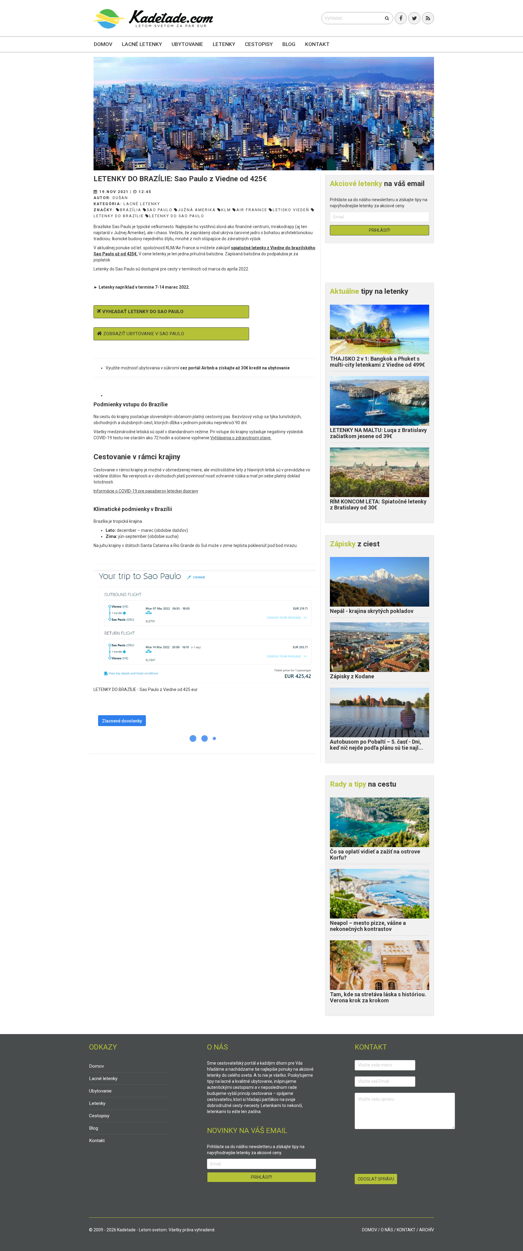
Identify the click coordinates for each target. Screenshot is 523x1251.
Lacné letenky (142, 44)
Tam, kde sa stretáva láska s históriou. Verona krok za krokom (378, 997)
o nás (387, 1229)
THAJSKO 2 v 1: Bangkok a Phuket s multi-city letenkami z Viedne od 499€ (377, 361)
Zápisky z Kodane (352, 676)
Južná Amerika (197, 210)
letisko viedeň (291, 210)
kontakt (406, 1229)
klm (226, 210)
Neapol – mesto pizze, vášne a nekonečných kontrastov (368, 926)
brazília (130, 210)
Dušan (120, 197)
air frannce (251, 210)
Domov (103, 44)
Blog (288, 44)
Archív (426, 1229)
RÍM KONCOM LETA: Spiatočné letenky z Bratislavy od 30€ (378, 504)
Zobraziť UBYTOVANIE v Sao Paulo (143, 333)
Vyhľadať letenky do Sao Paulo (142, 311)
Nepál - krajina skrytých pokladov (371, 611)
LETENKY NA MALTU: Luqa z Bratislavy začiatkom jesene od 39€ (378, 433)
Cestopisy (259, 44)
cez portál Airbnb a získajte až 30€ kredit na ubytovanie (235, 367)
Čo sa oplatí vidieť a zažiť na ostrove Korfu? (375, 854)
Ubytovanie (187, 44)
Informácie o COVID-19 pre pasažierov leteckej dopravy (146, 491)
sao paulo (160, 210)
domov (369, 1229)
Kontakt (317, 44)
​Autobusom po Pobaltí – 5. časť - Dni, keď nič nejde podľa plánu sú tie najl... (376, 744)
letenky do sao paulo (176, 216)
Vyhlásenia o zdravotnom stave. (240, 437)
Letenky (224, 44)
